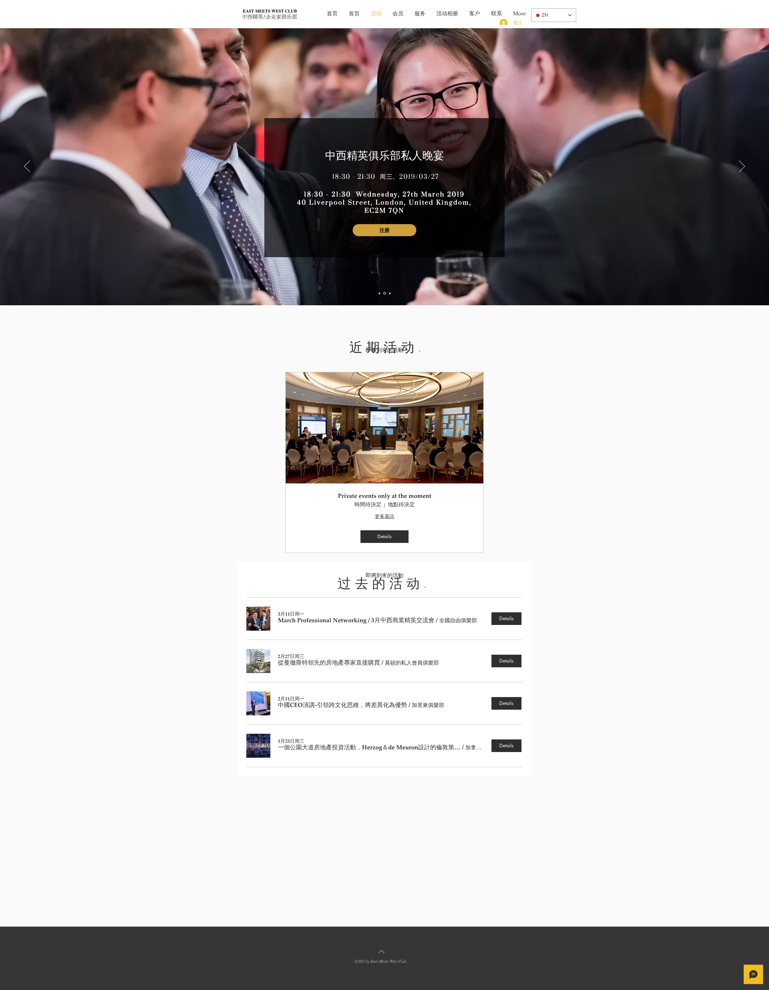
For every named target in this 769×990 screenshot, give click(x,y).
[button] (356, 621)
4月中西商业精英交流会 (384, 136)
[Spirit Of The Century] (390, 293)
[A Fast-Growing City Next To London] (385, 293)
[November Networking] (379, 293)
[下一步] (742, 166)
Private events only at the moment (384, 496)
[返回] (27, 166)
